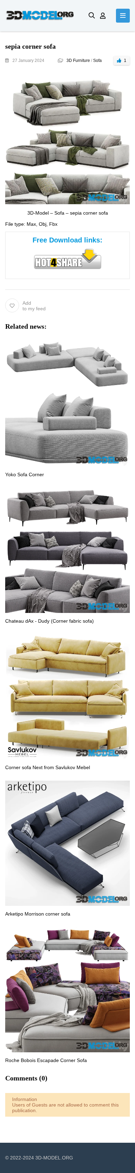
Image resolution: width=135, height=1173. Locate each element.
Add (34, 305)
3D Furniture (78, 60)
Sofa (97, 60)
